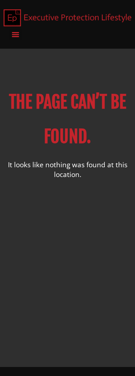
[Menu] (15, 34)
